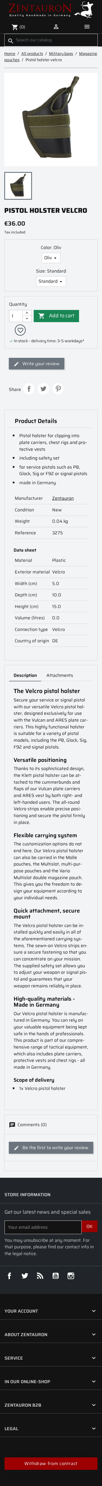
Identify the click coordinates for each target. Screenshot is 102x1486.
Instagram (70, 1275)
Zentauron (63, 498)
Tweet (43, 388)
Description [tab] (25, 675)
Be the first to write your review (54, 1147)
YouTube (55, 1275)
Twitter (24, 1275)
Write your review (40, 363)
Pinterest (58, 388)
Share (29, 388)
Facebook (9, 1275)
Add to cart (56, 315)
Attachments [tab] (59, 675)
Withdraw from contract (51, 1463)
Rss (40, 1275)
